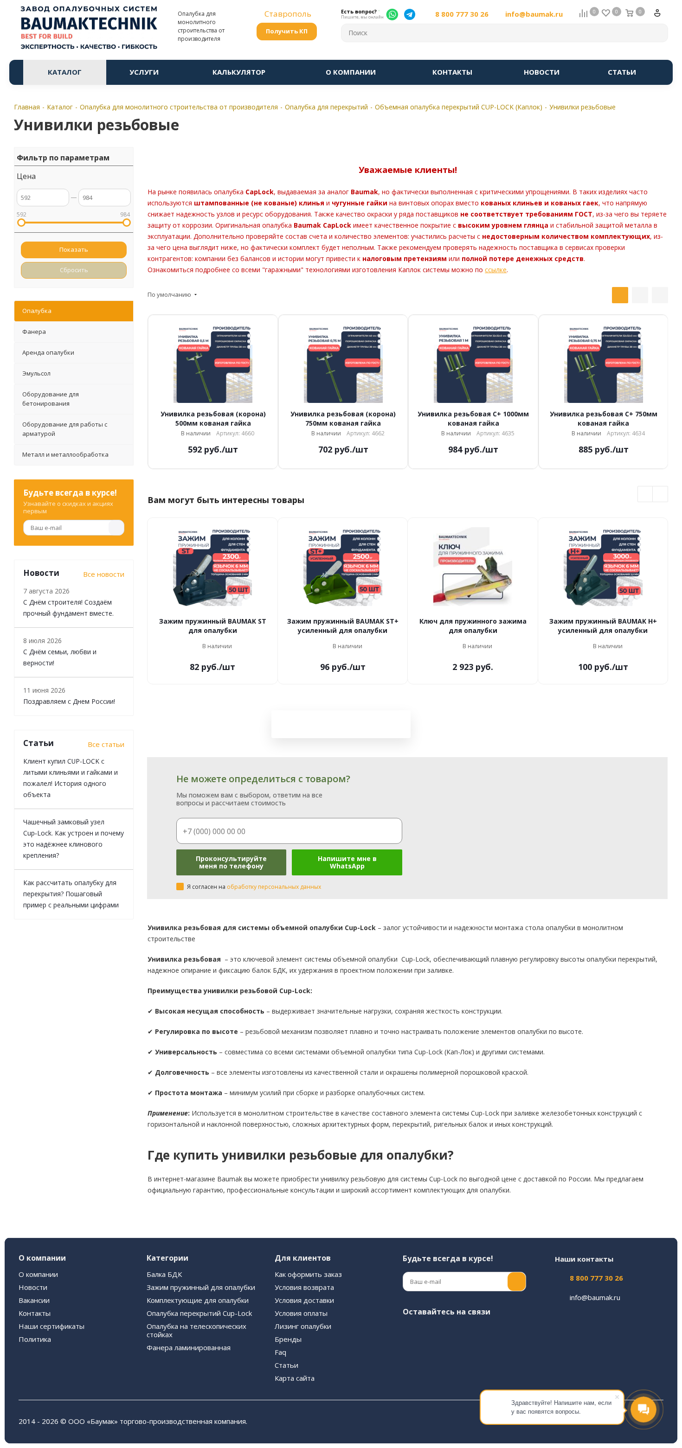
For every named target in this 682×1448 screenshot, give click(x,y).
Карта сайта (295, 1378)
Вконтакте (412, 1333)
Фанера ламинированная (189, 1347)
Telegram (458, 1333)
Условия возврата (304, 1287)
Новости (33, 1287)
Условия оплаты (301, 1313)
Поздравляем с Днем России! (69, 701)
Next (660, 494)
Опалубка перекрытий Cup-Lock (199, 1313)
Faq (280, 1352)
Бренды (288, 1339)
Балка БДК (164, 1274)
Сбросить (74, 270)
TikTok (458, 1356)
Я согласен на (254, 887)
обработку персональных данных (274, 887)
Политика (35, 1339)
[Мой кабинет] (661, 17)
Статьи (286, 1365)
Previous (645, 494)
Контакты (35, 1313)
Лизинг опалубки (303, 1326)
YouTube (481, 1333)
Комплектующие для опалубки (198, 1300)
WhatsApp (412, 1356)
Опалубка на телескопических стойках (196, 1330)
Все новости (103, 574)
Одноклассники (504, 1333)
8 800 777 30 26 (462, 14)
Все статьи (106, 744)
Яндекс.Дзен (435, 1356)
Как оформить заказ (308, 1274)
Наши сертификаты (51, 1326)
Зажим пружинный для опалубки (201, 1287)
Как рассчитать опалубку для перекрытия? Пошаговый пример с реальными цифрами (71, 893)
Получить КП (287, 31)
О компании (38, 1274)
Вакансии (34, 1300)
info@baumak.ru (534, 14)
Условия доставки (304, 1300)
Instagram (435, 1333)
